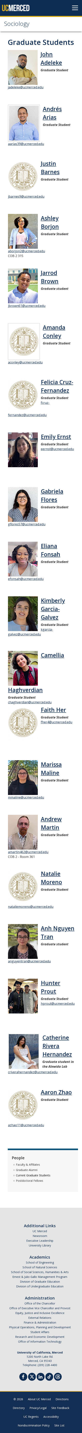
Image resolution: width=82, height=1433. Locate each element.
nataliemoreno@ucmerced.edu (30, 906)
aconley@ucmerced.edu (25, 362)
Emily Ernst (56, 436)
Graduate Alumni (26, 1170)
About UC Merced (39, 1399)
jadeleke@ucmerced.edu (25, 87)
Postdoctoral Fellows (29, 1181)
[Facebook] (23, 1377)
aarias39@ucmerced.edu (26, 144)
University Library (40, 1245)
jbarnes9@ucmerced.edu (26, 196)
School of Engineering (40, 1262)
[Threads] (58, 1376)
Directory (19, 1408)
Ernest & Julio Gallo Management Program (39, 1277)
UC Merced (40, 1231)
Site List (59, 1425)
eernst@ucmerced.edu (57, 449)
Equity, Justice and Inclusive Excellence (39, 1313)
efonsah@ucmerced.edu (26, 579)
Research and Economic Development (39, 1337)
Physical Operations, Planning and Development (40, 1327)
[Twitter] (32, 1376)
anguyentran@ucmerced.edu (29, 961)
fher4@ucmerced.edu (56, 722)
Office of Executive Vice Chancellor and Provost (39, 1308)
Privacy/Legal (38, 1408)
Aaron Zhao (56, 1092)
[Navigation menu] (75, 8)
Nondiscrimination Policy (34, 1425)
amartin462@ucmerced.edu (28, 852)
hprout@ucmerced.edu (58, 1003)
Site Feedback (60, 1408)
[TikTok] (49, 1376)
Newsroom (40, 1236)
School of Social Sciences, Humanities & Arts (40, 1272)
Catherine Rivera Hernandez (57, 1046)
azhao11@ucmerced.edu (26, 1125)
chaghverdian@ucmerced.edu (30, 702)
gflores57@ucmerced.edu (26, 524)
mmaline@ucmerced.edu (26, 797)
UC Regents (31, 1416)
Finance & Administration (40, 1322)
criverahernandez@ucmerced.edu (33, 1072)
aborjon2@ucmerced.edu (26, 251)
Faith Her (53, 710)
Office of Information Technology (40, 1341)
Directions (62, 1399)
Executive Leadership (39, 1241)
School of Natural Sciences (39, 1267)
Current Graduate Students (33, 1175)
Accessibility (51, 1416)
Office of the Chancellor (39, 1303)
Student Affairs (39, 1332)
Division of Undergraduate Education (39, 1286)
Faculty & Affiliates (28, 1164)
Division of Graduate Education (40, 1281)
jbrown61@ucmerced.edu (26, 306)
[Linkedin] (40, 1377)
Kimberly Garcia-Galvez (53, 609)
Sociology (16, 24)
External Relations (39, 1318)
